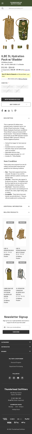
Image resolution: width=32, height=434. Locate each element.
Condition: (4, 83)
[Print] (9, 110)
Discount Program (16, 362)
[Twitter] (12, 110)
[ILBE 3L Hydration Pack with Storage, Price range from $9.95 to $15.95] (21, 234)
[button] (16, 70)
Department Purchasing (16, 366)
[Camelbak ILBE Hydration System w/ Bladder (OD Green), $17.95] (9, 274)
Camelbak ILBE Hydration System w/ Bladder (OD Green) (8, 292)
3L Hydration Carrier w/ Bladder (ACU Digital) (20, 291)
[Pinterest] (15, 110)
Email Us (10, 400)
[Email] (5, 110)
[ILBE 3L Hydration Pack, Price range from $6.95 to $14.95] (9, 234)
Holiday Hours (16, 409)
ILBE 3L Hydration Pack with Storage (21, 250)
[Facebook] (2, 110)
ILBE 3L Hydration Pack (9, 249)
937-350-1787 (17, 398)
